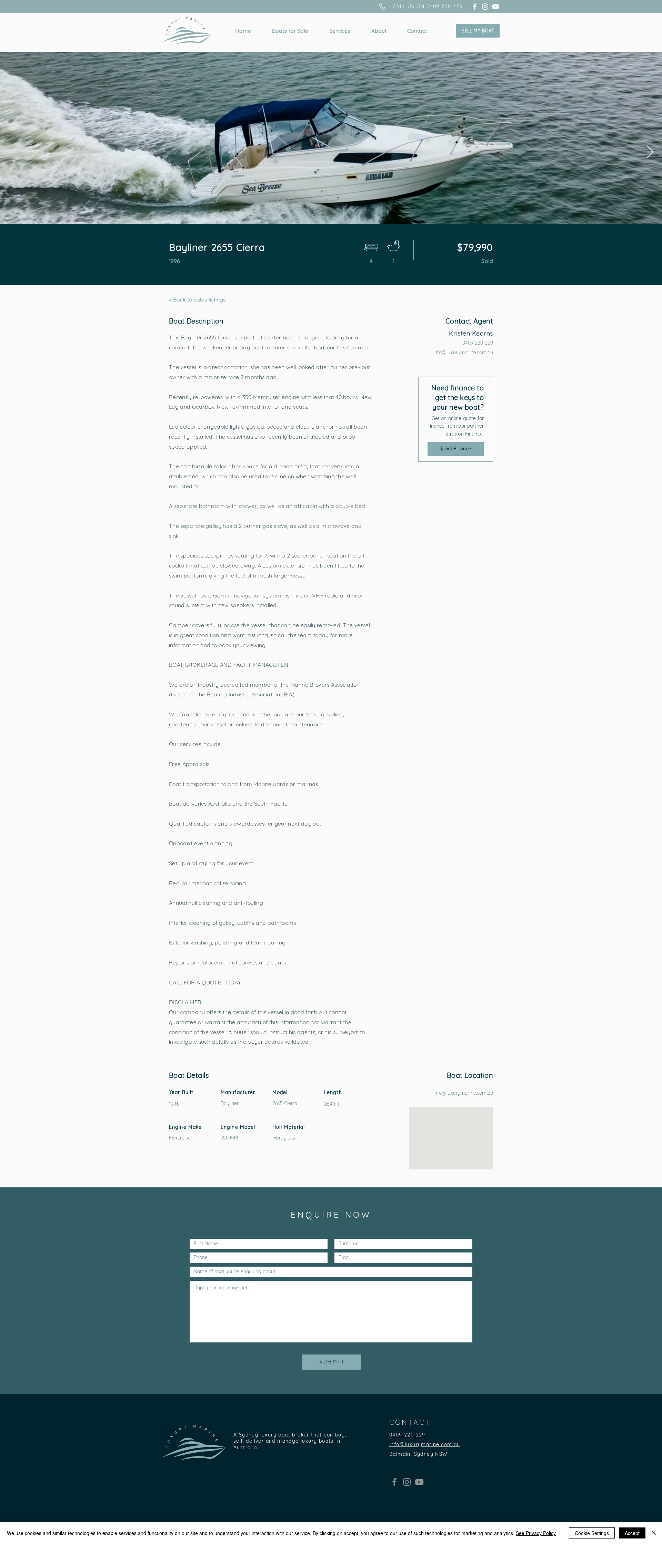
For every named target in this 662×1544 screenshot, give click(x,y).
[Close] (654, 1532)
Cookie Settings (592, 1533)
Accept (632, 1533)
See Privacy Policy (536, 1533)
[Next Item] (650, 152)
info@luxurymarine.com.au (463, 352)
